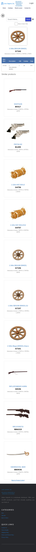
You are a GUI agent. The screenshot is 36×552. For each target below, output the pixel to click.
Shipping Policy (5, 532)
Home (4, 8)
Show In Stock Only (23, 23)
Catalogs (10, 8)
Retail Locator (18, 8)
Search (28, 19)
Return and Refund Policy (8, 534)
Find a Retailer (5, 530)
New (3, 513)
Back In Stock (5, 517)
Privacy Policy (5, 537)
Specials (4, 515)
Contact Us (27, 8)
